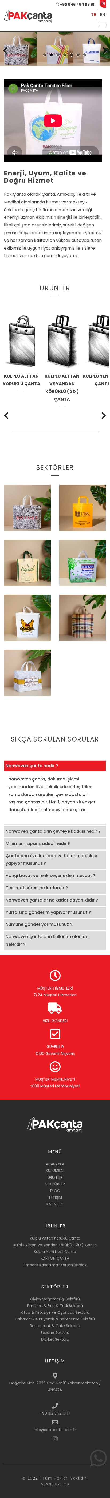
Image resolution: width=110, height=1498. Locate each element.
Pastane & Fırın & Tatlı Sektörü (55, 1305)
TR (93, 14)
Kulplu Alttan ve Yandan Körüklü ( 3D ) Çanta (55, 1245)
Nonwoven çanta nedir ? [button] (32, 766)
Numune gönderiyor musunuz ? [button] (39, 924)
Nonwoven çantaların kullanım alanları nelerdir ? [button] (47, 940)
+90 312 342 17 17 (55, 1413)
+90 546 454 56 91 (76, 4)
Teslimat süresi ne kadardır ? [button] (37, 888)
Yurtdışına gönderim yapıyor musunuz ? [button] (48, 912)
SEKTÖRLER (55, 1184)
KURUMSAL (55, 1170)
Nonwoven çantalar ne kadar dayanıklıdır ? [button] (52, 900)
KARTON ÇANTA (55, 1258)
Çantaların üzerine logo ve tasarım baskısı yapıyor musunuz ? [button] (51, 860)
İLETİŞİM (55, 1197)
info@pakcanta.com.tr (55, 1429)
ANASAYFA (55, 1164)
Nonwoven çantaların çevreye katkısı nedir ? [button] (53, 831)
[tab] (55, 766)
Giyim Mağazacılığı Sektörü (55, 1299)
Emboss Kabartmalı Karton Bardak (55, 1265)
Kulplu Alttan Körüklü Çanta (55, 1238)
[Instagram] (55, 1438)
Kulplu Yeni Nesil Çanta (55, 1251)
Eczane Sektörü (55, 1332)
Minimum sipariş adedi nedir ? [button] (38, 843)
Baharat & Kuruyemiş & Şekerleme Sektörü (55, 1319)
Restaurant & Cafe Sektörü (55, 1325)
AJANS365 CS (55, 1484)
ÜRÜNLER (55, 1177)
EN (102, 14)
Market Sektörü (55, 1339)
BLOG (55, 1190)
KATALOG (55, 1204)
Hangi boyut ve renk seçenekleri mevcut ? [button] (50, 875)
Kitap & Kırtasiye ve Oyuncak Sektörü (55, 1312)
